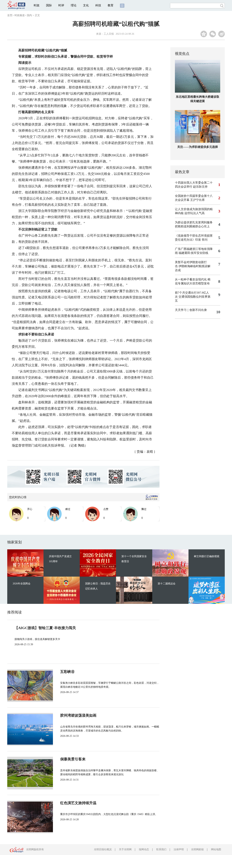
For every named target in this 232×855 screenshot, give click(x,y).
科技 (98, 5)
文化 (86, 5)
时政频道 (19, 15)
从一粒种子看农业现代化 (191, 279)
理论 (73, 5)
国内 (29, 15)
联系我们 (161, 849)
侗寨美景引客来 (73, 759)
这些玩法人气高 (194, 213)
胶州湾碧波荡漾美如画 (78, 715)
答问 (205, 239)
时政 (37, 5)
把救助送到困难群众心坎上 (192, 226)
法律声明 (179, 849)
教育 (110, 5)
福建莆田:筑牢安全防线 (193, 252)
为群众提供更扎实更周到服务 (194, 222)
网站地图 (216, 849)
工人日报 (109, 34)
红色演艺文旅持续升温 (78, 803)
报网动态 (144, 849)
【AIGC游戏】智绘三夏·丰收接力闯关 (45, 628)
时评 (61, 5)
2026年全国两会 (21, 583)
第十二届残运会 (166, 583)
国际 (49, 5)
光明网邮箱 (197, 849)
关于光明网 (125, 849)
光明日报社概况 (103, 849)
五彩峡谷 (67, 672)
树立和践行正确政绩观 (206, 556)
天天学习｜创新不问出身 (191, 309)
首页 (9, 15)
